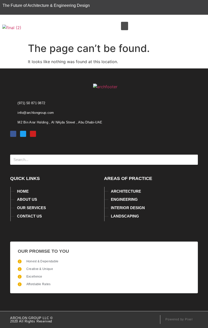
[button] (124, 26)
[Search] (193, 160)
